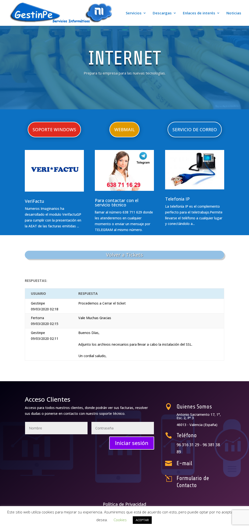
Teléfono (187, 435)
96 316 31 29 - (190, 444)
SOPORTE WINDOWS (54, 129)
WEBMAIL (124, 129)
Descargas (162, 13)
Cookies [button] (120, 519)
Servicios (134, 13)
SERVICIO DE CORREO (194, 129)
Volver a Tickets (124, 254)
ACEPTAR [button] (142, 520)
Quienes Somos (194, 406)
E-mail (184, 463)
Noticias (233, 13)
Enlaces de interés (199, 13)
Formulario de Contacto (193, 482)
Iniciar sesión (131, 442)
